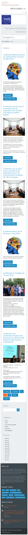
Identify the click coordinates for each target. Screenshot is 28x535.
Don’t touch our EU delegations (10, 505)
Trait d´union (13, 490)
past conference (10, 497)
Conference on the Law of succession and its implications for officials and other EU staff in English (13, 110)
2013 (6, 458)
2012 (6, 459)
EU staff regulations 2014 (15, 492)
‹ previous (15, 391)
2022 (6, 444)
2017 (6, 454)
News (6, 420)
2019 (6, 450)
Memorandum (5, 492)
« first (7, 391)
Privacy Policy (10, 530)
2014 (6, 456)
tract (3, 490)
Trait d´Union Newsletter (10, 424)
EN (22, 12)
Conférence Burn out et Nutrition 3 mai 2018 (12, 232)
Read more (9, 95)
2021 (6, 446)
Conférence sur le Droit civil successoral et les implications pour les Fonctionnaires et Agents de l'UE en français (13, 173)
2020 (6, 448)
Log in (24, 8)
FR (25, 12)
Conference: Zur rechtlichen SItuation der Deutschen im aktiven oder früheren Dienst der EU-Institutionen (14, 337)
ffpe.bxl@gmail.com (5, 3)
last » (6, 398)
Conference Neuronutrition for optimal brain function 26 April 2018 (14, 57)
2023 (6, 442)
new (19, 490)
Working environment (19, 495)
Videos (12, 41)
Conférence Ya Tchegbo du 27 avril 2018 (13, 274)
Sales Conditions (18, 530)
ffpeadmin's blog (10, 99)
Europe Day (4, 495)
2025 (6, 438)
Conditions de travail (20, 497)
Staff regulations (8, 430)
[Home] (6, 15)
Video (3, 497)
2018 (6, 452)
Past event (7, 428)
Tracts (6, 422)
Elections (11, 495)
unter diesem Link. (18, 378)
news (7, 490)
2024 (6, 440)
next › (15, 395)
